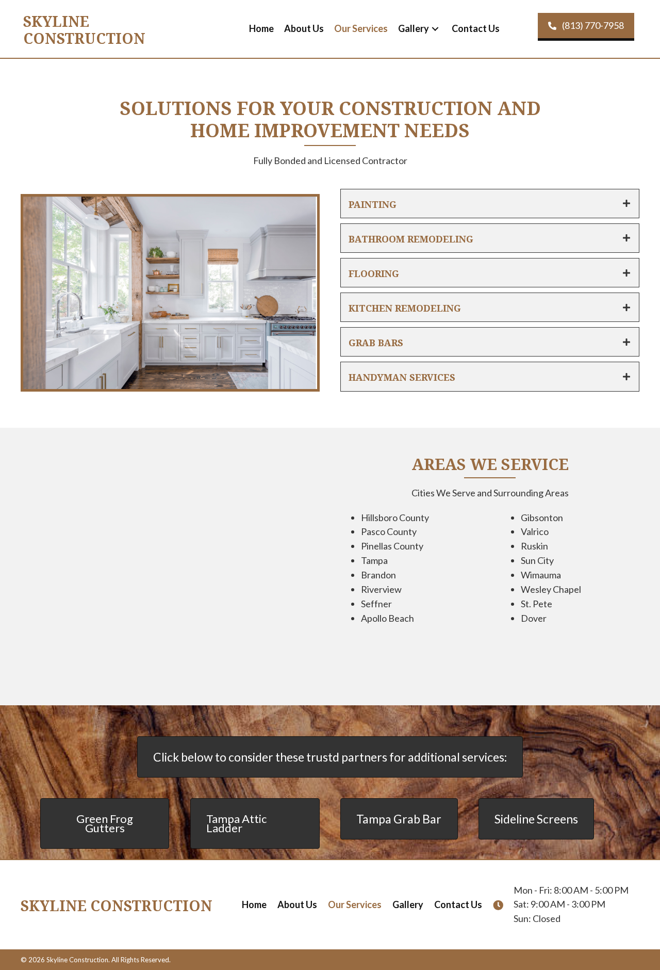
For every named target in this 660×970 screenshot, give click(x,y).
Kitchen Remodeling (405, 307)
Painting (373, 203)
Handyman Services (402, 376)
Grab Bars (376, 341)
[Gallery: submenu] (435, 29)
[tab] (489, 203)
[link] (261, 29)
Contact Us (458, 904)
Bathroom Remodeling (411, 238)
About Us (297, 904)
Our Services (355, 904)
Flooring (374, 272)
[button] (586, 27)
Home (254, 904)
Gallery (407, 904)
